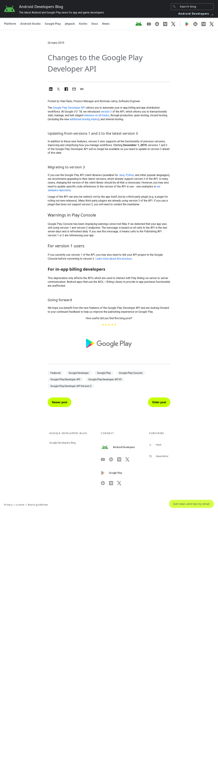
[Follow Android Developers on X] (173, 23)
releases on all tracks (96, 115)
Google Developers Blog (62, 442)
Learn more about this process (113, 258)
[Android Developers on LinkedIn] (159, 23)
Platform (10, 24)
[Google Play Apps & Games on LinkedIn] (197, 23)
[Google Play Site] (189, 23)
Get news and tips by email (191, 504)
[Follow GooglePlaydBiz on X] (212, 23)
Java (121, 175)
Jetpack (70, 24)
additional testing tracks (84, 119)
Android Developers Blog (41, 6)
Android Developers (196, 13)
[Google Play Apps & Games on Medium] (205, 23)
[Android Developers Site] (141, 24)
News (106, 24)
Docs (94, 24)
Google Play (53, 24)
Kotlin (83, 24)
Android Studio (30, 24)
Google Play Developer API (69, 107)
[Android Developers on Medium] (167, 23)
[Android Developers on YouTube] (151, 23)
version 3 (106, 111)
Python (130, 175)
